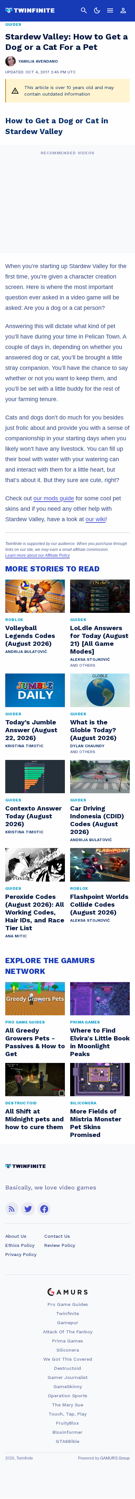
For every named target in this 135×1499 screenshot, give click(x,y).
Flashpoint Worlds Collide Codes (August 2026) (99, 904)
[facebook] (44, 1209)
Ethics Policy (19, 1245)
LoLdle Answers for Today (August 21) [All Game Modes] (99, 639)
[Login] (123, 10)
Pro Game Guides (68, 1304)
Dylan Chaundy (87, 746)
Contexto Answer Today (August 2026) (33, 816)
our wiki (96, 519)
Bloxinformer (67, 1432)
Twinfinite (67, 1313)
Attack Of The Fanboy (67, 1331)
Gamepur (67, 1322)
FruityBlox (67, 1423)
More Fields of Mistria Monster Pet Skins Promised (95, 1123)
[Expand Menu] (110, 10)
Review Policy (59, 1245)
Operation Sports (67, 1395)
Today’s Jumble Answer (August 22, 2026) (31, 730)
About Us (15, 1236)
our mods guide (53, 498)
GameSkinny (67, 1386)
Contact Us (57, 1236)
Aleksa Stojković (90, 659)
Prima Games (67, 1340)
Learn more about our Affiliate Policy (37, 555)
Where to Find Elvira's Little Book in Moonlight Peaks (100, 1042)
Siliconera (67, 1350)
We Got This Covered (67, 1359)
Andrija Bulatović (26, 651)
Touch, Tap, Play (67, 1413)
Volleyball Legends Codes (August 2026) (30, 635)
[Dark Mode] (97, 10)
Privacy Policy (20, 1254)
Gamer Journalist (67, 1377)
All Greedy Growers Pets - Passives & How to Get (35, 1042)
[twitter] (28, 1209)
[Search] (83, 10)
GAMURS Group (115, 1458)
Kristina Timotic (24, 746)
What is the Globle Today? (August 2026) (93, 730)
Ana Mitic (16, 936)
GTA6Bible (67, 1441)
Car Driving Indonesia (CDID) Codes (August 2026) (97, 820)
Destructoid (67, 1368)
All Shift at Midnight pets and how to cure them (34, 1119)
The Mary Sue (67, 1404)
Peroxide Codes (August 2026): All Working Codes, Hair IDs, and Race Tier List (34, 912)
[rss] (11, 1209)
